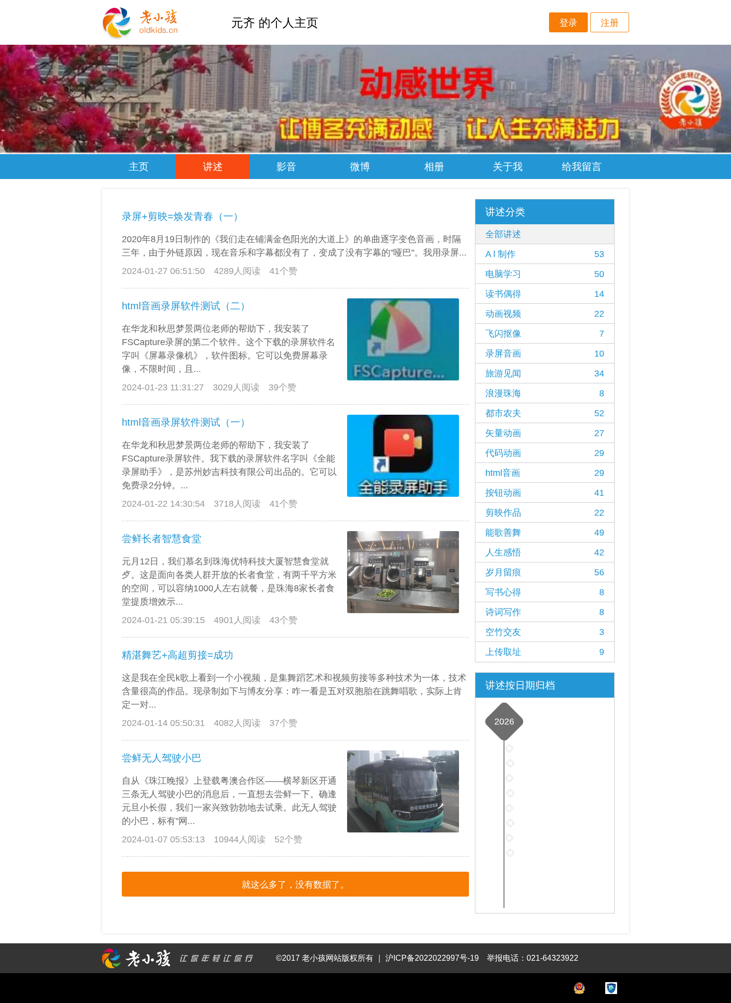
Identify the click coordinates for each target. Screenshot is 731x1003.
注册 (610, 23)
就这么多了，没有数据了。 (295, 885)
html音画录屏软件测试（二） (186, 305)
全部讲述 (503, 234)
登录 (568, 23)
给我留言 (582, 166)
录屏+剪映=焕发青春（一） (182, 216)
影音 (286, 166)
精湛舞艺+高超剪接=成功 (177, 654)
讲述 (213, 166)
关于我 (508, 166)
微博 (360, 166)
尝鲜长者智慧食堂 (161, 538)
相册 (434, 166)
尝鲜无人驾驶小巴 (161, 757)
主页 (139, 166)
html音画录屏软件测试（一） (186, 422)
